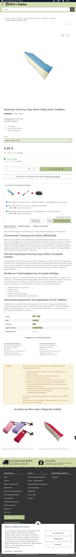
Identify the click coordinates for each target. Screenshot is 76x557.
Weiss (38, 316)
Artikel (35, 221)
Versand (20, 153)
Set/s (50, 221)
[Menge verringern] (6, 169)
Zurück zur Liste (10, 18)
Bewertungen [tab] (24, 226)
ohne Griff (35, 320)
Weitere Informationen (52, 176)
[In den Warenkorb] (5, 30)
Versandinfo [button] (18, 161)
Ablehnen (58, 544)
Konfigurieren (58, 539)
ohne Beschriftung (37, 327)
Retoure (6, 481)
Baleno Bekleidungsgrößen (37, 477)
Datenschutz (18, 551)
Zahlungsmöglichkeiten (11, 495)
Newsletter (31, 491)
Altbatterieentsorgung (11, 502)
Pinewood (54, 477)
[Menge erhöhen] (34, 169)
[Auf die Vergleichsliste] (63, 35)
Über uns (7, 512)
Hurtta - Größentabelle (35, 481)
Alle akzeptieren (58, 533)
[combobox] (38, 140)
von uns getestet (33, 488)
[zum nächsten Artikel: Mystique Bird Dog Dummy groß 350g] (70, 24)
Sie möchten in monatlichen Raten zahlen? (38, 176)
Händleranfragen (9, 505)
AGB (5, 477)
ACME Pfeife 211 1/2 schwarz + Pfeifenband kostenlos (27, 206)
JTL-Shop (65, 554)
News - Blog (32, 495)
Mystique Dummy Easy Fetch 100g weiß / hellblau (26, 202)
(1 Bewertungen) (17, 114)
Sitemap (30, 498)
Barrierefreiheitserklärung (12, 491)
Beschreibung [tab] (9, 226)
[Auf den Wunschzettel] (68, 35)
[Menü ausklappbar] (3, 3)
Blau (34, 316)
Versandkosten (9, 498)
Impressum (8, 551)
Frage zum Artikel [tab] (40, 226)
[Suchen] (72, 9)
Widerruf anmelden (14, 517)
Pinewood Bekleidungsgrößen (37, 484)
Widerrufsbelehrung (11, 484)
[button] (54, 1)
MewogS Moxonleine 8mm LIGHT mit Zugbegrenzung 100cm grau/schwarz (34, 211)
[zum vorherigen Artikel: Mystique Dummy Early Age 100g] (66, 24)
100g (34, 324)
